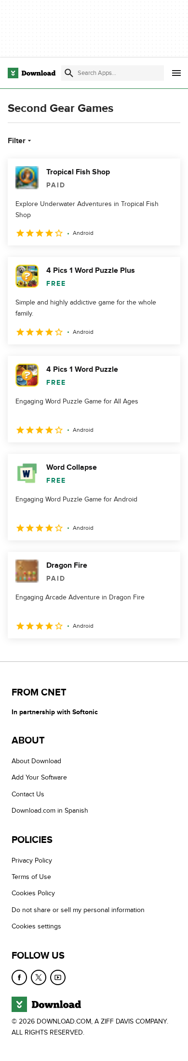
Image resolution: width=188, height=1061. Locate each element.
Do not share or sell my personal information (78, 909)
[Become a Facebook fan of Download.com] (19, 977)
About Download (36, 761)
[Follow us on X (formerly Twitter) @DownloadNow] (38, 977)
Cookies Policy (33, 893)
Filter (17, 141)
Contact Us (28, 794)
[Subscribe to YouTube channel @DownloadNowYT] (58, 977)
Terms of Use (31, 877)
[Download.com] (31, 73)
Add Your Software (39, 777)
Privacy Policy (32, 860)
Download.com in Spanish (50, 810)
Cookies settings (36, 926)
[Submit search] (69, 73)
